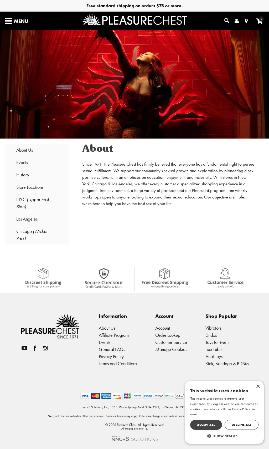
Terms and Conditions (118, 363)
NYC (32, 203)
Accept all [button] (206, 425)
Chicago (32, 234)
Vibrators (213, 328)
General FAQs (112, 349)
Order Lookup (167, 335)
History (22, 174)
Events (22, 162)
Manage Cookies (171, 349)
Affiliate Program (114, 335)
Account (162, 328)
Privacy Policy (111, 356)
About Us (24, 150)
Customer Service (171, 342)
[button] (224, 435)
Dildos (211, 335)
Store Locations (29, 187)
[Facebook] (34, 348)
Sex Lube (213, 349)
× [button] (258, 387)
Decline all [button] (241, 425)
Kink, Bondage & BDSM (227, 363)
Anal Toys (214, 356)
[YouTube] (24, 348)
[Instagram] (45, 348)
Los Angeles (27, 219)
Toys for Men (217, 342)
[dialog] (224, 412)
